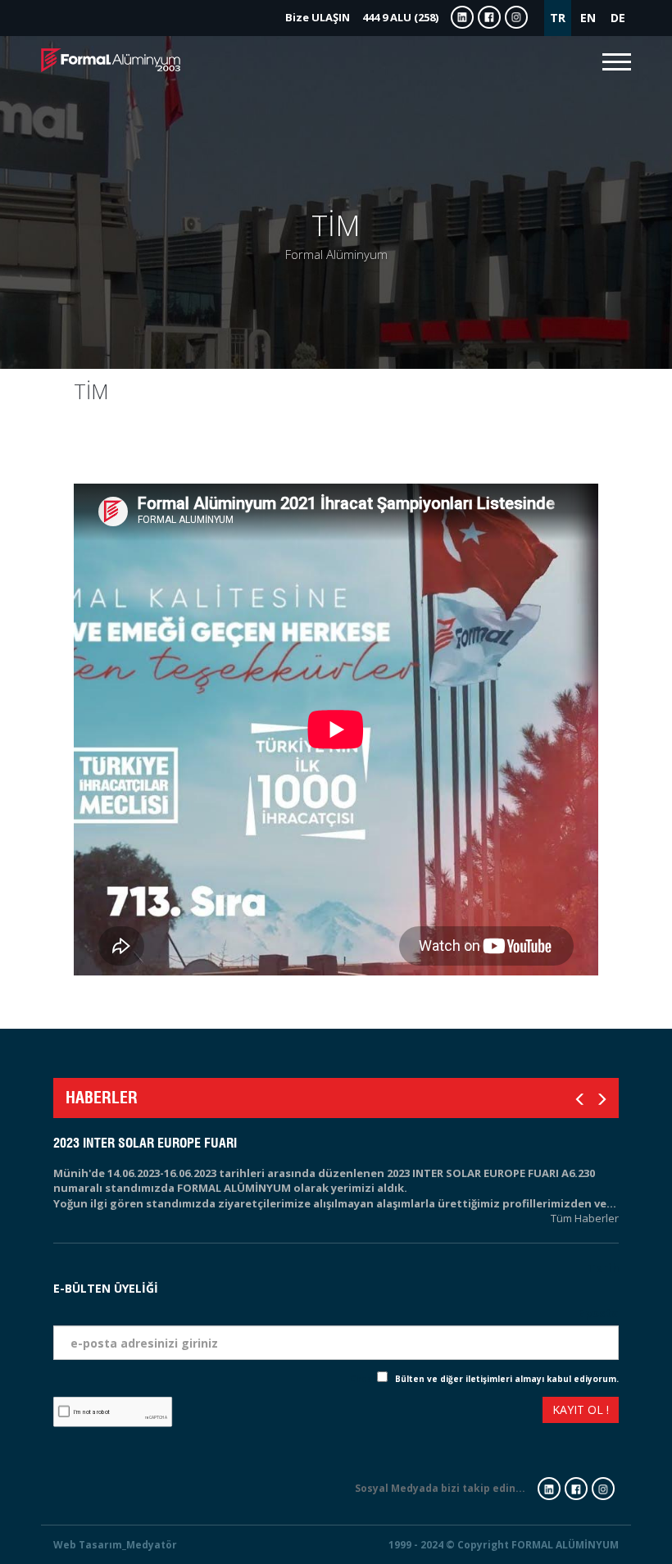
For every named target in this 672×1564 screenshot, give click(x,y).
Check (363, 1378)
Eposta (598, 1313)
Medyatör (151, 1545)
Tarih (603, 1267)
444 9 (361, 17)
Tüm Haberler (585, 1218)
